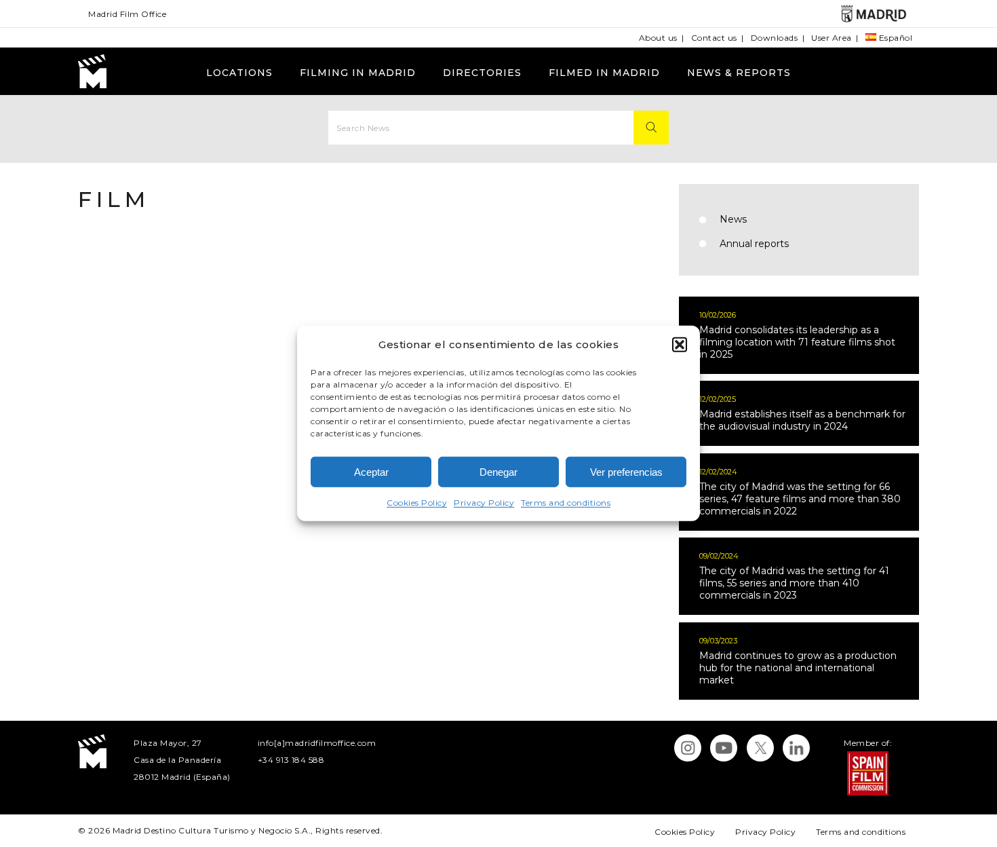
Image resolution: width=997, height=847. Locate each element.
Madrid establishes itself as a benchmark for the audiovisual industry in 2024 (802, 420)
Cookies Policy (417, 502)
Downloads (774, 38)
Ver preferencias (626, 472)
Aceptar (371, 472)
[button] (679, 344)
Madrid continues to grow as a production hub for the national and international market (798, 668)
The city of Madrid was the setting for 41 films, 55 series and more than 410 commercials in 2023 (794, 583)
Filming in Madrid (358, 73)
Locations (239, 73)
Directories (482, 73)
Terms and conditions (565, 502)
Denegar (498, 472)
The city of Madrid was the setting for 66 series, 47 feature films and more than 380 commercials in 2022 (800, 499)
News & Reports (739, 73)
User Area (831, 38)
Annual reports (754, 244)
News (733, 219)
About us (658, 38)
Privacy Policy (484, 502)
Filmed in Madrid (604, 73)
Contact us (714, 38)
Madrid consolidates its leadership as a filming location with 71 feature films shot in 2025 (797, 342)
